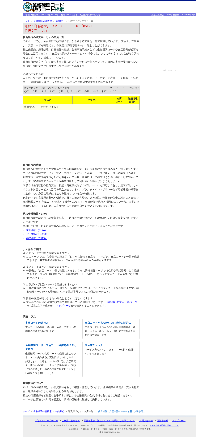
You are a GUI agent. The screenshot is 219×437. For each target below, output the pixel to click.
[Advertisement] (81, 135)
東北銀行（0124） (36, 230)
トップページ (157, 14)
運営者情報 (162, 420)
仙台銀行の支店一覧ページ (121, 302)
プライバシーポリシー (46, 420)
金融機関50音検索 (43, 21)
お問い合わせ (146, 420)
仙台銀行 (60, 21)
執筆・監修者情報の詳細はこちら (164, 425)
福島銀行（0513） (36, 238)
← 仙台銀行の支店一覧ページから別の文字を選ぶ (120, 411)
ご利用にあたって (71, 420)
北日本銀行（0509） (38, 234)
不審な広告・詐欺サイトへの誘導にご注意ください (109, 420)
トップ (26, 21)
